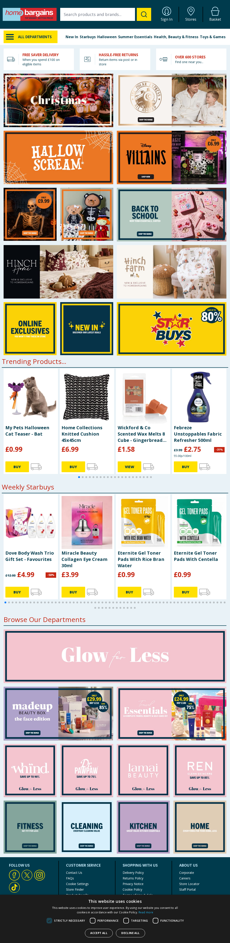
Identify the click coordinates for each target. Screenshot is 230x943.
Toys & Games (213, 36)
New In (72, 36)
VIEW (129, 466)
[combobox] (105, 14)
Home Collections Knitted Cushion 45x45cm (82, 434)
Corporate (186, 872)
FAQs (70, 878)
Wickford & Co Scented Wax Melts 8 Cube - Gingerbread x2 (141, 434)
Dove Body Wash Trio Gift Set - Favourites (29, 556)
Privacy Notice (133, 884)
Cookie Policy (132, 889)
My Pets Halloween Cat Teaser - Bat (27, 431)
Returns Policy (133, 878)
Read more (146, 912)
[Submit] (144, 14)
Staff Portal (187, 889)
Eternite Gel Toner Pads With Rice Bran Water (141, 559)
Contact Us (74, 872)
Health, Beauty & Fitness (176, 36)
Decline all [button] (130, 933)
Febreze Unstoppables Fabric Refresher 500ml (198, 434)
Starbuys (88, 36)
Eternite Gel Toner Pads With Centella (196, 556)
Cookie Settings (77, 884)
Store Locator (189, 884)
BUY (17, 466)
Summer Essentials (135, 36)
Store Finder (75, 889)
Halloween (107, 36)
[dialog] (115, 919)
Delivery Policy (133, 872)
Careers (184, 878)
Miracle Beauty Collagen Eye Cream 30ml (84, 559)
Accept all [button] (98, 933)
